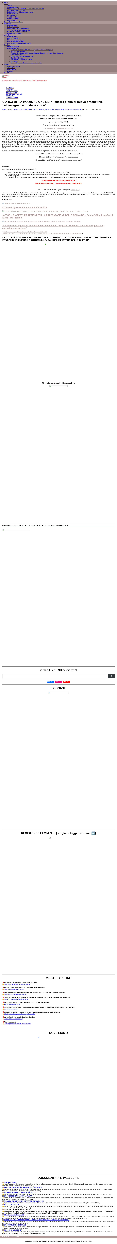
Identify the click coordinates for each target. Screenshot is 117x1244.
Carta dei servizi (12, 13)
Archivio (7, 35)
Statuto (9, 5)
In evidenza (10, 87)
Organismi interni (13, 7)
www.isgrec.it (75, 190)
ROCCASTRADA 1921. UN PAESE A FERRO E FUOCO (23, 1187)
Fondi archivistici (13, 38)
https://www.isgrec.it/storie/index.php (16, 999)
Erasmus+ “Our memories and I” (22, 56)
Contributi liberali (13, 17)
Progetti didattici (13, 46)
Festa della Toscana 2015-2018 (21, 59)
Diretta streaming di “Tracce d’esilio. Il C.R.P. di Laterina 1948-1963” (25, 232)
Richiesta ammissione (15, 40)
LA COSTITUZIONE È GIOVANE (15, 1225)
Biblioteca (7, 23)
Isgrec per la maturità (18, 51)
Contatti (6, 73)
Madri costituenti (16, 55)
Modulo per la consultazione (17, 32)
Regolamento (12, 25)
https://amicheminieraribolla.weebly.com (17, 984)
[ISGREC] (6, 76)
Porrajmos (14, 61)
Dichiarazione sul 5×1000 (16, 10)
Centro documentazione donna (18, 28)
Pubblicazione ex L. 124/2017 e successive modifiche (25, 9)
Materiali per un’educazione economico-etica (26, 63)
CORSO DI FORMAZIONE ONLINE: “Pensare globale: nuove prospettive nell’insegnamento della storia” (48, 109)
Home (6, 2)
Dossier (10, 71)
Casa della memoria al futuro (13, 22)
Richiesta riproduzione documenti (19, 43)
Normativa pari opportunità (20, 30)
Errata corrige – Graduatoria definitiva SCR (24, 207)
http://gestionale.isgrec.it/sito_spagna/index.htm (19, 1014)
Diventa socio (12, 15)
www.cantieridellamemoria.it (13, 1019)
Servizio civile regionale (14, 94)
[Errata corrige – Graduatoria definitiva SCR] (17, 203)
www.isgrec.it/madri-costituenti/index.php (17, 1024)
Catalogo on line (13, 27)
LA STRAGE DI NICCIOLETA (14, 1215)
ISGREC (5, 77)
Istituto (6, 4)
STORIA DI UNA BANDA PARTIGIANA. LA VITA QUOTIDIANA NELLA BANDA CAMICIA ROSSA (36, 1220)
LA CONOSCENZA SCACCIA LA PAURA (18, 1196)
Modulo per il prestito (14, 33)
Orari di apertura (13, 18)
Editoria (6, 64)
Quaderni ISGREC (13, 66)
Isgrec (4, 109)
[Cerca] (111, 676)
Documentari (11, 69)
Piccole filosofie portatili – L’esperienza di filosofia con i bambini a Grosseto (37, 53)
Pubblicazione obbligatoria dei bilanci (20, 12)
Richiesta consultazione (15, 41)
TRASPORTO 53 (10, 1182)
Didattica (7, 45)
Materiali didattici (13, 48)
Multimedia (10, 96)
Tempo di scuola (11, 92)
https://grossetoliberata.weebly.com (15, 994)
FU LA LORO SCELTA (11, 1204)
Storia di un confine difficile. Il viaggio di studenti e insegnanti (32, 50)
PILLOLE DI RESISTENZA (13, 1230)
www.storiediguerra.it (11, 1009)
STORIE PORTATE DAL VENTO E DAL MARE (20, 1192)
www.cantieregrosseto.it (12, 1004)
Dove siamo (11, 20)
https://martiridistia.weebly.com (14, 989)
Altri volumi (11, 68)
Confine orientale (17, 58)
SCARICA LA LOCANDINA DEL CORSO (60, 128)
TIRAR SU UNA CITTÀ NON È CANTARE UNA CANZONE (24, 1201)
